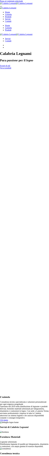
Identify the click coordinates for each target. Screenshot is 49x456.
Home (7, 12)
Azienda (8, 14)
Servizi (8, 19)
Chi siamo (4, 420)
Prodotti (8, 17)
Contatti (8, 21)
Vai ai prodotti (5, 68)
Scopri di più (5, 66)
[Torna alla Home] (16, 3)
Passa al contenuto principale (11, 1)
